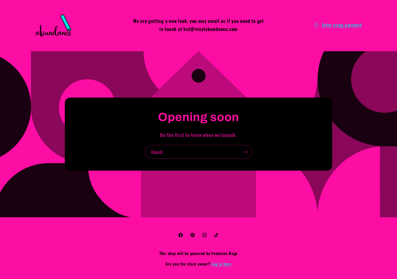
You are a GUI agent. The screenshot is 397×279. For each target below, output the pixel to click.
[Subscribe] (245, 152)
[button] (338, 25)
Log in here (221, 264)
